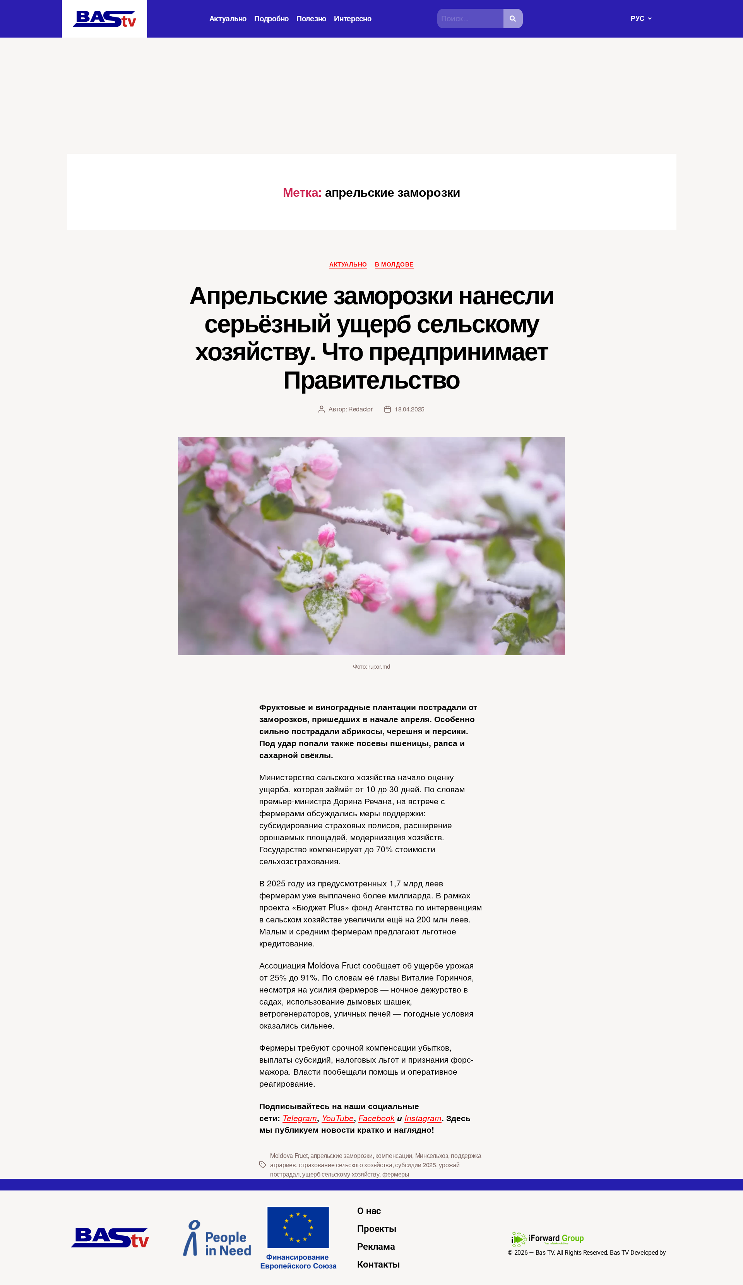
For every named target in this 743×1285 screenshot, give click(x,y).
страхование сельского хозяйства (345, 1164)
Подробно (271, 18)
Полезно (311, 18)
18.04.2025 (410, 408)
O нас (369, 1211)
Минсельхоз (431, 1155)
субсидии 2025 (415, 1164)
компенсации (393, 1155)
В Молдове (394, 264)
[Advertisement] (371, 95)
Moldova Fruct (289, 1155)
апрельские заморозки (341, 1155)
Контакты (378, 1264)
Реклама (376, 1246)
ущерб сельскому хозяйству (340, 1174)
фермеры (395, 1174)
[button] (641, 18)
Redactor (360, 408)
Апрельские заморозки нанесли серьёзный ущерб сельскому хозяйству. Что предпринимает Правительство (371, 336)
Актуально (228, 18)
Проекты (376, 1228)
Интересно (353, 18)
